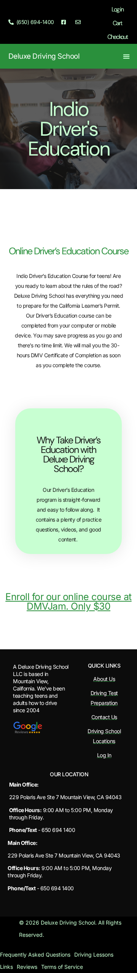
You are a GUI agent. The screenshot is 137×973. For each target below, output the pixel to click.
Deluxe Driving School (44, 56)
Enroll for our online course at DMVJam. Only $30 (68, 601)
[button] (126, 56)
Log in (117, 9)
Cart (117, 23)
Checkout (117, 37)
